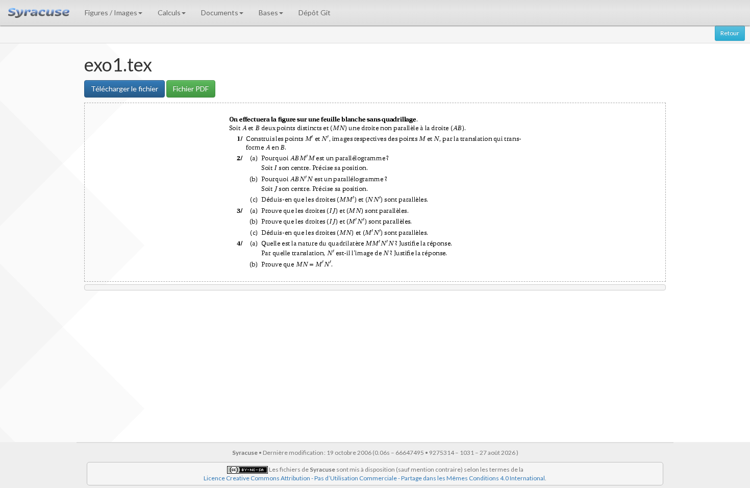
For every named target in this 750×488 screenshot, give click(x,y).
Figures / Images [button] (111, 12)
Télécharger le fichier (124, 88)
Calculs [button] (169, 12)
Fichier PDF (191, 88)
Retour (729, 33)
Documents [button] (219, 12)
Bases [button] (268, 12)
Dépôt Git (314, 12)
